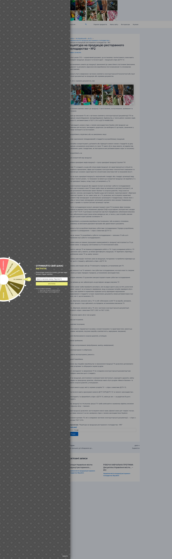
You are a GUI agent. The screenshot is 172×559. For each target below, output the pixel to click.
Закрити (65, 556)
